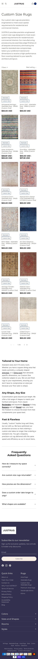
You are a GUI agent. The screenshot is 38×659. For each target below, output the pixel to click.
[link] (10, 345)
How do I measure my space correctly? (14, 465)
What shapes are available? (14, 504)
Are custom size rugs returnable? (16, 475)
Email (4, 552)
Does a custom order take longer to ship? (17, 494)
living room (18, 373)
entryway (5, 373)
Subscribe (19, 559)
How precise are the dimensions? (16, 484)
